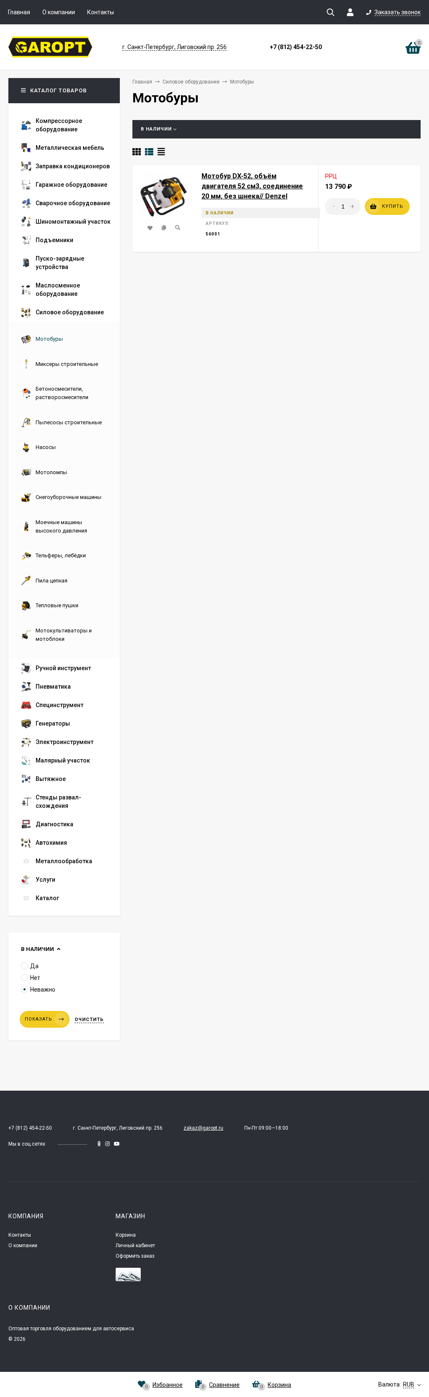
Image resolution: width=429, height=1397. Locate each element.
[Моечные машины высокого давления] (64, 538)
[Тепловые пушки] (49, 613)
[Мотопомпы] (44, 480)
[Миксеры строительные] (59, 371)
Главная (19, 12)
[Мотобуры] (42, 346)
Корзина (126, 1235)
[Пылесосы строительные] (61, 430)
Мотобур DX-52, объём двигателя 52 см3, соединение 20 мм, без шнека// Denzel (252, 186)
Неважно (42, 989)
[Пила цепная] (44, 588)
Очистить (89, 1019)
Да (34, 966)
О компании (58, 12)
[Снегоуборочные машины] (61, 504)
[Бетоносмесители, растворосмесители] (64, 405)
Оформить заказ (135, 1256)
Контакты (100, 12)
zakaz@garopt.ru (203, 1128)
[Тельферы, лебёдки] (53, 563)
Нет (35, 977)
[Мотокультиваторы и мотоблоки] (64, 646)
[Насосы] (38, 455)
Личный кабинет (135, 1245)
